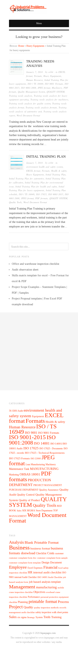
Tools (46, 617)
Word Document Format (28, 115)
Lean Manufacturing (35, 464)
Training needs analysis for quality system (30, 103)
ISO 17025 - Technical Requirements (45, 452)
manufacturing (46, 587)
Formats (38, 75)
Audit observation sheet (25, 269)
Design (45, 562)
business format (40, 548)
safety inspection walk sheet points (51, 612)
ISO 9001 (31, 432)
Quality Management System (31, 91)
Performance (34, 597)
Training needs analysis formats (41, 107)
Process (63, 602)
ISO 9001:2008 (28, 87)
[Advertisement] (39, 351)
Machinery (57, 87)
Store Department (44, 510)
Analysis (16, 542)
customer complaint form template (25, 563)
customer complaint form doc (22, 558)
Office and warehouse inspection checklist (35, 263)
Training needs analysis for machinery (49, 99)
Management (22, 586)
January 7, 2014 (34, 71)
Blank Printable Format (42, 542)
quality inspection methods (46, 608)
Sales (19, 510)
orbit (50, 71)
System (39, 617)
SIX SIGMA (28, 510)
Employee (18, 567)
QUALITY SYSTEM (56, 91)
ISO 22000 (36, 458)
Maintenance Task (19, 468)
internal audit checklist (47, 572)
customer (59, 553)
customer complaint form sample (52, 558)
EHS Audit (17, 411)
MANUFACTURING (44, 468)
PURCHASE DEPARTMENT (23, 490)
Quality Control (26, 494)
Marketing (14, 474)
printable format (43, 601)
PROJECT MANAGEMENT (47, 485)
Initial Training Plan (46, 156)
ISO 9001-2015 (55, 194)
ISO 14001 (42, 443)
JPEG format (44, 87)
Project (16, 606)
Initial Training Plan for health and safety (36, 186)
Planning (23, 602)
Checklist (41, 553)
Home (21, 46)
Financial (50, 567)
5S (10, 411)
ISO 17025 (41, 194)
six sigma (21, 617)
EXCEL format (33, 170)
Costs (50, 553)
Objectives (39, 592)
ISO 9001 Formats (54, 83)
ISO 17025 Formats (19, 458)
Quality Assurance (49, 489)
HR (30, 572)
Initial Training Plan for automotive (26, 178)
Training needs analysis (20, 95)
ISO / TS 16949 (35, 83)
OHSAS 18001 (30, 474)
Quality (28, 607)
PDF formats (41, 198)
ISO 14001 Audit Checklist (49, 577)
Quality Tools (15, 202)
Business (19, 547)
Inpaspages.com (48, 633)
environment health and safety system (44, 166)
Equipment (38, 416)
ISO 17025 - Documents (51, 448)
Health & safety (59, 170)
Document (56, 562)
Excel (30, 567)
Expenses (38, 567)
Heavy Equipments (35, 46)
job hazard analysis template (45, 581)
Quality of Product (29, 500)
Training (56, 617)
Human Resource (34, 79)
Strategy (31, 617)
